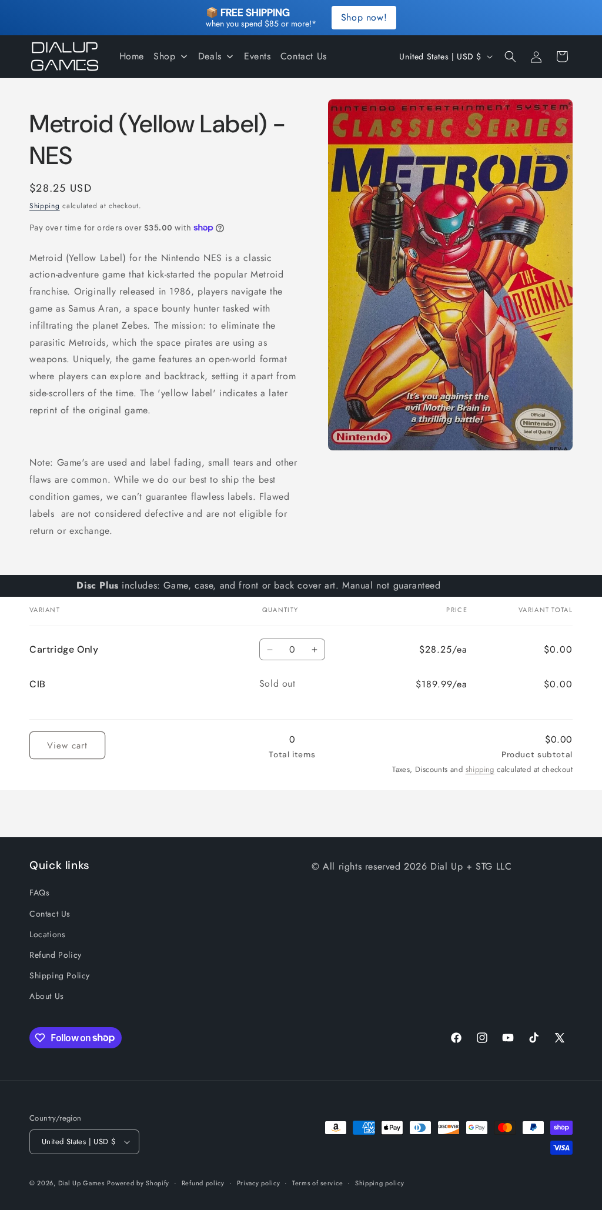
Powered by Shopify (138, 1183)
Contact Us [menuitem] (303, 56)
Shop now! (364, 17)
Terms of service (317, 1183)
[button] (510, 56)
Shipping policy (379, 1183)
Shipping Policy (59, 975)
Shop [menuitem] (164, 56)
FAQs (39, 892)
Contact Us (50, 914)
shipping (480, 769)
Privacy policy (258, 1183)
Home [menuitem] (131, 56)
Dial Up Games (81, 1183)
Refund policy (203, 1183)
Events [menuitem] (257, 56)
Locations (47, 934)
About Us (46, 996)
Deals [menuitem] (210, 56)
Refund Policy (55, 955)
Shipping (44, 205)
